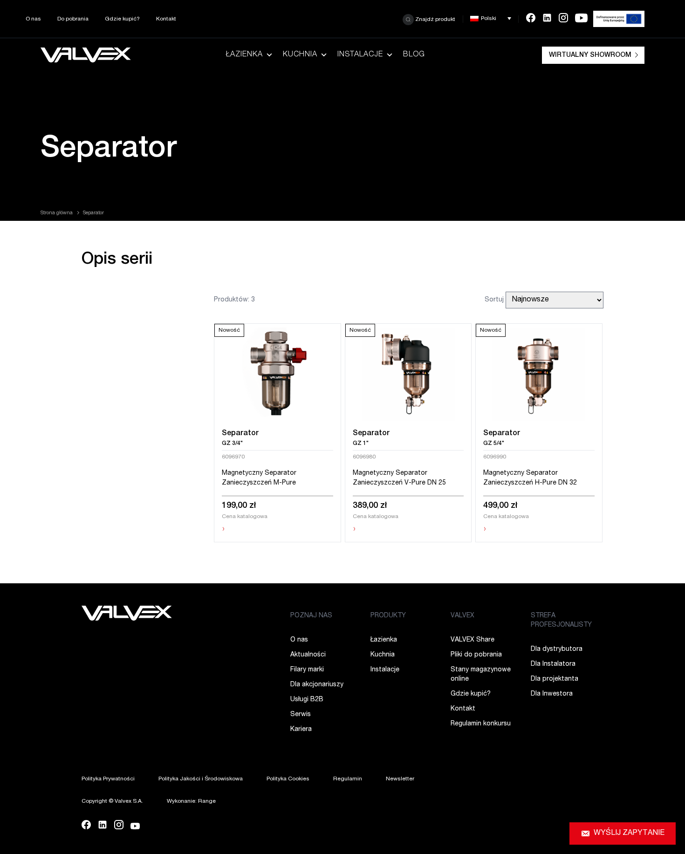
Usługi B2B (306, 700)
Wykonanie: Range (191, 801)
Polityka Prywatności (108, 779)
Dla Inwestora (552, 694)
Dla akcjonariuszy (316, 685)
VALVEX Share (472, 640)
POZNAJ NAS (311, 616)
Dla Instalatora (553, 664)
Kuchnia (300, 55)
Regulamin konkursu (481, 724)
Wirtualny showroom (590, 55)
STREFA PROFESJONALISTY (561, 621)
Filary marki (307, 670)
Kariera (301, 729)
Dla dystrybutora (556, 649)
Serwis (300, 714)
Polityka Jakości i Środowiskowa (200, 779)
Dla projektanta (554, 679)
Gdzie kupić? (122, 19)
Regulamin (347, 779)
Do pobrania (73, 19)
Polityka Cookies (288, 779)
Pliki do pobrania (476, 655)
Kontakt (166, 19)
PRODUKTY (388, 616)
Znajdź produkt (434, 19)
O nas (33, 19)
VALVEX (462, 616)
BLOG (414, 55)
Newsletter (400, 779)
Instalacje (360, 55)
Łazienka (244, 55)
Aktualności (308, 655)
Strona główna (57, 213)
